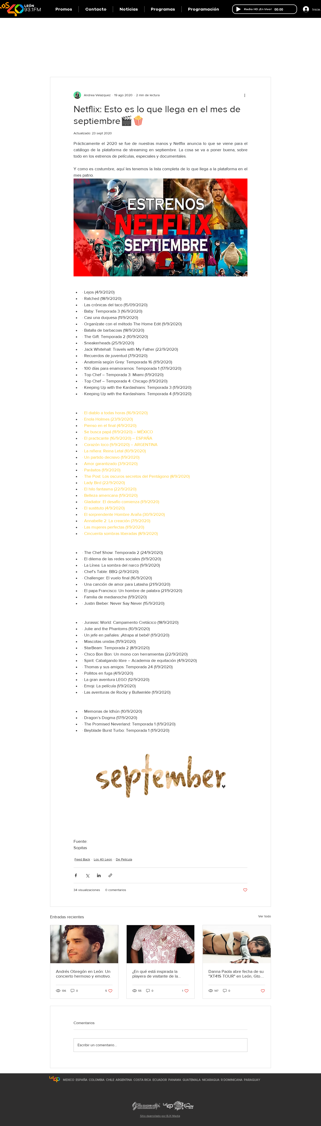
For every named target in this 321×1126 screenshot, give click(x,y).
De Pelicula (124, 859)
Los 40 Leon (103, 859)
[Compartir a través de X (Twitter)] (87, 875)
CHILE (110, 1080)
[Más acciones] (244, 95)
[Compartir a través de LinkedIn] (99, 875)
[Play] (238, 9)
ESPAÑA (82, 1080)
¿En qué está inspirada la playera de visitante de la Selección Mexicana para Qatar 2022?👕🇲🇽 (155, 974)
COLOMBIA (97, 1080)
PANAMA (174, 1080)
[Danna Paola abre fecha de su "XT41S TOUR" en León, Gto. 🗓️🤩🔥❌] (237, 944)
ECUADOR (160, 1080)
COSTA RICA (142, 1080)
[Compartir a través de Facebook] (76, 875)
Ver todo (264, 916)
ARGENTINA (124, 1080)
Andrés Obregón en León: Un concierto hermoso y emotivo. (83, 974)
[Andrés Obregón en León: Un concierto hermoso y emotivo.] (84, 944)
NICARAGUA (210, 1080)
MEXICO (68, 1080)
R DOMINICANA (232, 1080)
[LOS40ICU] (54, 1079)
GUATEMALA (192, 1080)
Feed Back (82, 859)
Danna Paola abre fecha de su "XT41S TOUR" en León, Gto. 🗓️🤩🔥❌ (236, 974)
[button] (162, 9)
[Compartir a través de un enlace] (110, 875)
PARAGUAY (252, 1080)
